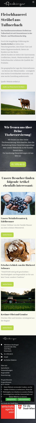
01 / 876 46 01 (18, 164)
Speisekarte (5, 368)
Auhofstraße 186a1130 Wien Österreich (10, 349)
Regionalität (5, 373)
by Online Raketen (10, 360)
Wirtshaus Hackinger (14, 4)
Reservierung (5, 375)
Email (6, 357)
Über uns (4, 365)
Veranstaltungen (7, 370)
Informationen (24, 399)
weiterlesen (7, 235)
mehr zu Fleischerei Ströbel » (14, 87)
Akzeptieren (11, 399)
